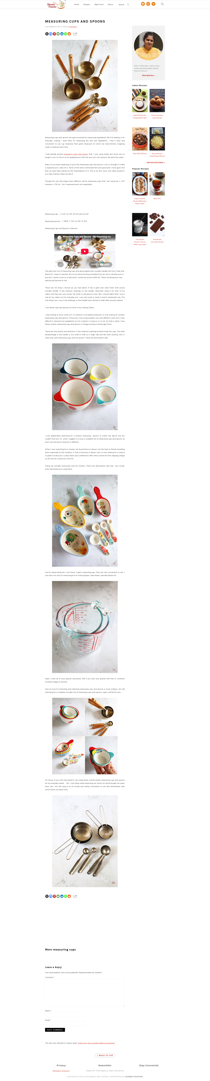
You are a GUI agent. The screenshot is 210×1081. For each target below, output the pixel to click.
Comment (49, 977)
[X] (47, 33)
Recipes (86, 4)
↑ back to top (105, 1055)
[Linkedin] (61, 33)
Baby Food (98, 4)
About (110, 4)
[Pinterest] (54, 33)
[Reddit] (69, 33)
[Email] (58, 33)
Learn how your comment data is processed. (96, 1043)
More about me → (148, 75)
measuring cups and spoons (76, 154)
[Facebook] (50, 33)
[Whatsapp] (65, 33)
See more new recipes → (156, 162)
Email (48, 1020)
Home (76, 4)
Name (48, 1011)
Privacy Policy (61, 1071)
